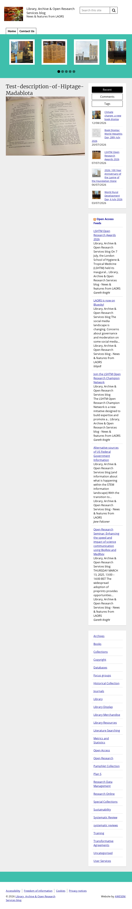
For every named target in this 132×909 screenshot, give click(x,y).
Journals (99, 691)
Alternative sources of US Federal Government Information (106, 454)
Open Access (102, 750)
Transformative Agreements (103, 843)
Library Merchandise (107, 715)
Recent (107, 90)
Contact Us (26, 31)
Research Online (104, 794)
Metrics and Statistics (101, 740)
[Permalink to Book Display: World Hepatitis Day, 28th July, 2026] (96, 133)
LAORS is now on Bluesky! (104, 302)
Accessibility (13, 890)
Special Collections (106, 802)
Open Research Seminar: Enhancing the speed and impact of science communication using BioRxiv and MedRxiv (106, 542)
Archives (99, 636)
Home (12, 31)
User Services (102, 861)
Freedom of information (38, 890)
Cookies (60, 890)
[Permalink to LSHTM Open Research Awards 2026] (96, 154)
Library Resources (105, 723)
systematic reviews (106, 825)
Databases (100, 667)
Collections (101, 652)
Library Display (103, 707)
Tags (107, 104)
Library (98, 699)
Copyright (100, 660)
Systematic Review (105, 817)
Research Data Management (103, 784)
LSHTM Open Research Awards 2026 (111, 155)
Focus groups (102, 675)
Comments (107, 97)
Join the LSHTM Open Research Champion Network (107, 378)
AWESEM (120, 896)
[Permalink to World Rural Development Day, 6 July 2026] (96, 195)
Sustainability (102, 809)
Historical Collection (106, 683)
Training (99, 833)
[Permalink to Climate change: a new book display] (96, 114)
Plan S (97, 774)
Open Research (103, 758)
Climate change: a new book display (112, 115)
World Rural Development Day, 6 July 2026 (113, 195)
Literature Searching (107, 730)
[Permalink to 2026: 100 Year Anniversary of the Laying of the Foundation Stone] (96, 173)
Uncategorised (103, 853)
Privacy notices (78, 890)
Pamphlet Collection (107, 766)
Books (97, 644)
